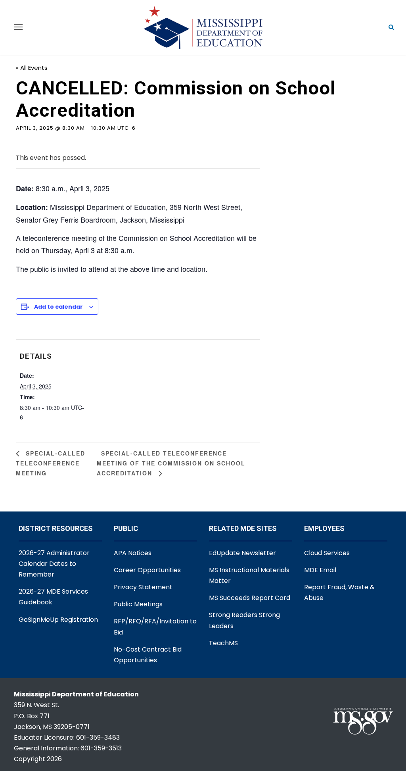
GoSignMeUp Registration (58, 619)
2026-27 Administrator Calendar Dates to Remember (54, 563)
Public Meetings (138, 604)
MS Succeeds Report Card (249, 597)
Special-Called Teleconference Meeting (50, 463)
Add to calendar (58, 307)
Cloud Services (327, 553)
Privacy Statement (143, 587)
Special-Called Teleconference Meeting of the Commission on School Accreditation (171, 463)
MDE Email (320, 570)
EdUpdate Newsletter (242, 553)
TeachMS (223, 643)
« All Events (32, 67)
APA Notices (132, 553)
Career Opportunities (147, 570)
